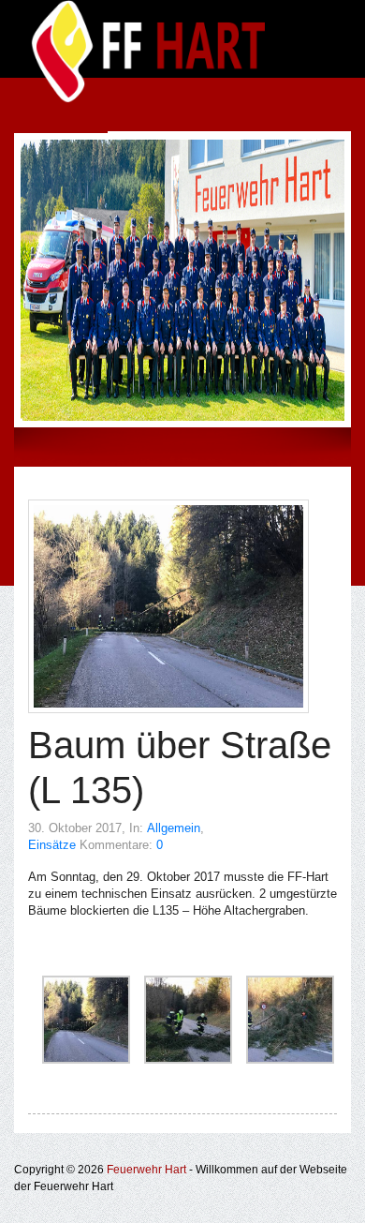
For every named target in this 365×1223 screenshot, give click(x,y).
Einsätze (52, 845)
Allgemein (173, 828)
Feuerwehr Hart (146, 1169)
